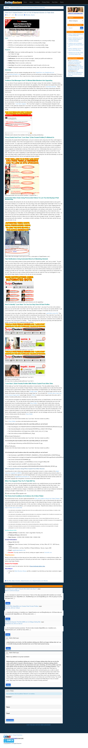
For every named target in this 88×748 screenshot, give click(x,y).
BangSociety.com (49, 72)
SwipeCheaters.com (26, 581)
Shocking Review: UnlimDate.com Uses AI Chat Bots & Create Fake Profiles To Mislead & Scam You (75, 67)
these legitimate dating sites (37, 566)
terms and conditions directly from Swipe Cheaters (47, 498)
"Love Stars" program (20, 104)
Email (8, 713)
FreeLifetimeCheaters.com (13, 74)
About (31, 2)
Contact (37, 2)
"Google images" (33, 391)
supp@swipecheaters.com (18, 550)
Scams (33, 15)
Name (8, 707)
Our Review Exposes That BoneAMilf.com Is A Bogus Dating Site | (23, 622)
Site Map (6, 735)
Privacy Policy (46, 2)
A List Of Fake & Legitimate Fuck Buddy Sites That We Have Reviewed (74, 62)
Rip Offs (9, 581)
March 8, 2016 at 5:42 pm (12, 590)
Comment (9, 697)
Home (25, 2)
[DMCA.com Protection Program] (9, 740)
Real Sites (55, 2)
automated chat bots (51, 86)
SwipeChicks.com (40, 72)
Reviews (28, 15)
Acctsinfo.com (48, 552)
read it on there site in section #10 (13, 507)
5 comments (20, 15)
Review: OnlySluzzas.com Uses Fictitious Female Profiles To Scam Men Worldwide (75, 39)
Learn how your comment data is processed (38, 725)
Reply (7, 603)
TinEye (33, 395)
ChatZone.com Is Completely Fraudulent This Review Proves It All (76, 45)
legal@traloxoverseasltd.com (22, 476)
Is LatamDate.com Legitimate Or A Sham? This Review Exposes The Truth (75, 73)
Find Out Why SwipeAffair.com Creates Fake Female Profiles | (22, 606)
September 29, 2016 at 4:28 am (13, 623)
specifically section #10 (52, 313)
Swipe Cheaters (16, 581)
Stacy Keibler (33, 403)
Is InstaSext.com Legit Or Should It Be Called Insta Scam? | (21, 589)
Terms (62, 2)
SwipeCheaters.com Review (40, 581)
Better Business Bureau (20, 571)
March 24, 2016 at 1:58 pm (12, 608)
